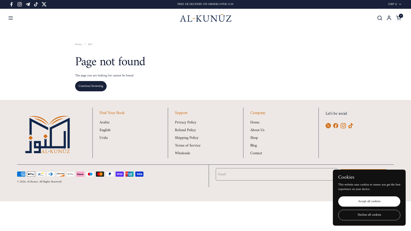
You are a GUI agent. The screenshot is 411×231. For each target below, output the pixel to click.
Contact (256, 153)
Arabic (105, 122)
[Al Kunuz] (205, 18)
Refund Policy (185, 130)
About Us (257, 130)
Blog (253, 145)
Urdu (104, 138)
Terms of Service (188, 145)
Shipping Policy (186, 138)
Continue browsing (91, 86)
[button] (379, 18)
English (105, 130)
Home (255, 122)
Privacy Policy (185, 122)
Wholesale (182, 153)
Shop (254, 138)
